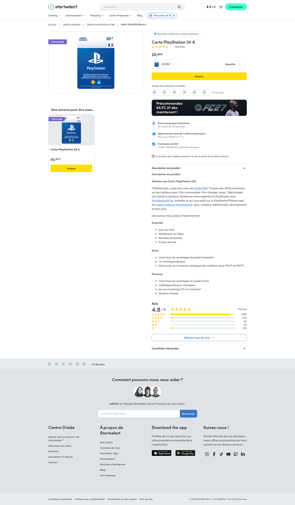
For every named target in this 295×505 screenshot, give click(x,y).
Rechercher (188, 413)
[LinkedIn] (243, 454)
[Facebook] (214, 454)
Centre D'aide (61, 427)
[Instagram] (207, 454)
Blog (139, 15)
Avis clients (106, 442)
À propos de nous (110, 447)
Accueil (52, 24)
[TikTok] (221, 454)
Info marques (108, 475)
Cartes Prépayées (119, 15)
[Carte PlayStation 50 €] (71, 130)
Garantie (53, 451)
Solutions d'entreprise (112, 464)
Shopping (95, 15)
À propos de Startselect (111, 429)
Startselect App (109, 453)
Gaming (52, 15)
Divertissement (74, 15)
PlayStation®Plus (162, 200)
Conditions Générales (165, 348)
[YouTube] (228, 454)
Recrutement (107, 458)
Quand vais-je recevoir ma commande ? (64, 438)
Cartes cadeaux (71, 24)
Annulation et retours (60, 456)
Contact (53, 462)
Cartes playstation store (101, 24)
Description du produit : (166, 168)
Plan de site (146, 499)
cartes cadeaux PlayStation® (174, 204)
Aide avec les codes (59, 445)
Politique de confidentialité (90, 499)
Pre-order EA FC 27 (164, 15)
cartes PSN (201, 188)
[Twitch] (235, 454)
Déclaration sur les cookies (122, 499)
